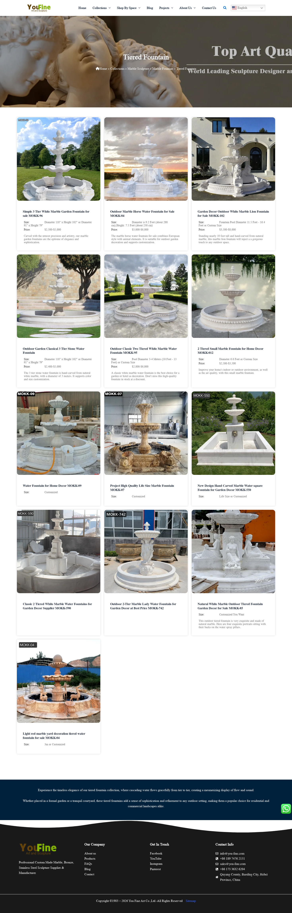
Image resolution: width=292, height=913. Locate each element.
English (242, 7)
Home (103, 68)
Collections (117, 68)
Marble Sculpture (138, 68)
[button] (109, 8)
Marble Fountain (162, 68)
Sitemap (191, 900)
